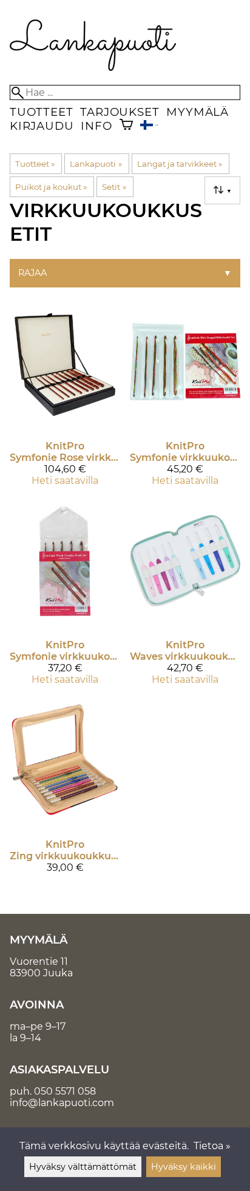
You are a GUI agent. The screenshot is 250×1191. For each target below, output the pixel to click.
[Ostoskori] (126, 126)
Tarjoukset (119, 112)
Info (96, 126)
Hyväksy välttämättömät (83, 1166)
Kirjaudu (41, 126)
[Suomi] (149, 126)
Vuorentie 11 (39, 961)
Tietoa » (212, 1146)
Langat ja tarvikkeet (179, 164)
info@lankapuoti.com (62, 1103)
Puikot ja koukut (51, 187)
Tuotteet (41, 112)
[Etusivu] (93, 67)
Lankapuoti (95, 164)
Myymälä (197, 112)
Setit (114, 187)
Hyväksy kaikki (183, 1166)
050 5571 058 (65, 1091)
